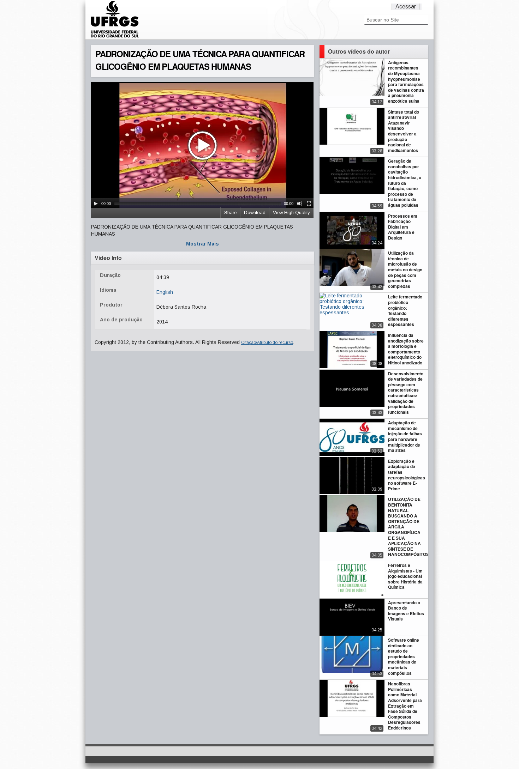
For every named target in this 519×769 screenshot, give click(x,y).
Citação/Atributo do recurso (267, 342)
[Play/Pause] (96, 203)
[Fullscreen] (309, 203)
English (164, 292)
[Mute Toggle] (300, 203)
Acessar (405, 7)
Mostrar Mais (202, 244)
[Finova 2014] (114, 37)
